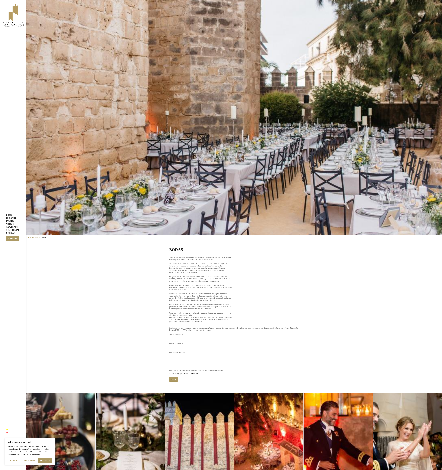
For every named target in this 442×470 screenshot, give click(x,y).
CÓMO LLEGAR (12, 230)
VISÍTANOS (11, 224)
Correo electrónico (176, 343)
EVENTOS (10, 221)
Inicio (31, 237)
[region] (30, 451)
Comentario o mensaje (177, 352)
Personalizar (14, 460)
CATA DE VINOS (13, 227)
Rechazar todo (29, 460)
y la (185, 374)
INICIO (9, 215)
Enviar (173, 379)
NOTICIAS (10, 233)
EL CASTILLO (12, 218)
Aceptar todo (45, 460)
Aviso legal (176, 374)
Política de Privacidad (190, 374)
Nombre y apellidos (176, 334)
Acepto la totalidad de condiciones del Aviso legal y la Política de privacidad (196, 370)
